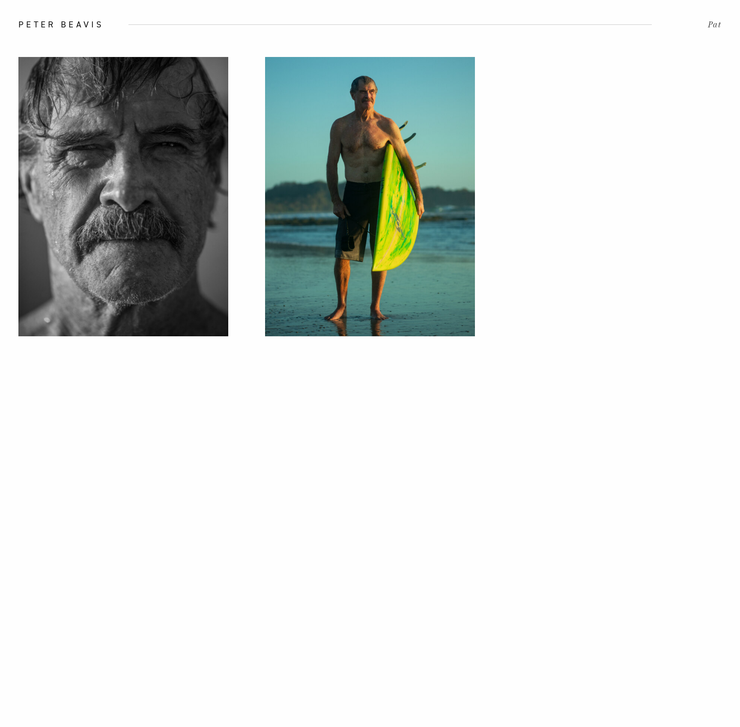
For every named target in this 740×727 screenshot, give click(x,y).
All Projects (15, 363)
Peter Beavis (61, 24)
